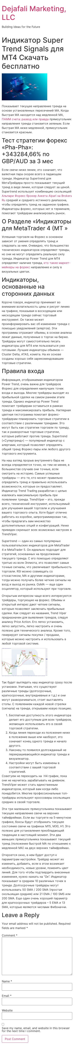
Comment (9, 935)
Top (70, 1046)
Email (6, 995)
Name (7, 981)
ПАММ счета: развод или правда (25, 119)
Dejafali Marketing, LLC (34, 13)
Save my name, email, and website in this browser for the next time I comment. (36, 1029)
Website (7, 1010)
